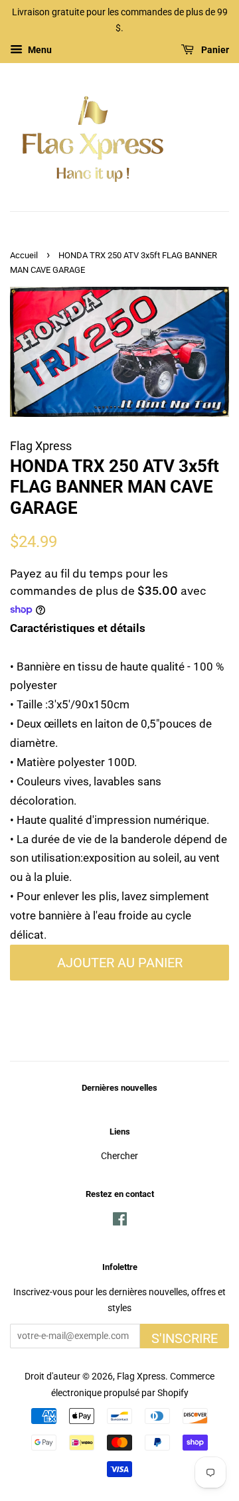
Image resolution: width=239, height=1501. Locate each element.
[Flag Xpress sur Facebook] (119, 1221)
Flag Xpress (141, 1376)
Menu (39, 49)
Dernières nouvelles (119, 1088)
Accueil (24, 255)
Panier (214, 49)
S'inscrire (184, 1338)
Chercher (119, 1156)
